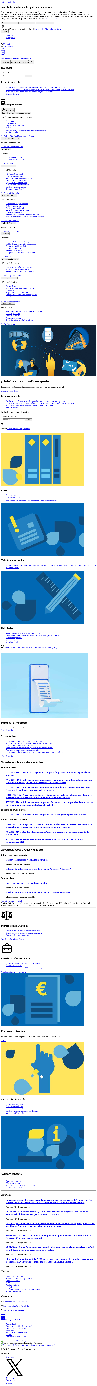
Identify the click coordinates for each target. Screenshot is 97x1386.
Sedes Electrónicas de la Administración (20, 320)
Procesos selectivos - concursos (17, 935)
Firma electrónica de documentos (29, 748)
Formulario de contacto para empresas (20, 271)
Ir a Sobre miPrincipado (10, 193)
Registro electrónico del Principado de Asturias (23, 242)
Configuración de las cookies (16, 1337)
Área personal (9, 47)
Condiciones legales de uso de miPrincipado (22, 1111)
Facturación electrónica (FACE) (17, 269)
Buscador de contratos (14, 212)
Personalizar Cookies (27, 23)
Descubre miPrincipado (14, 176)
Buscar (28, 76)
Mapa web (10, 1330)
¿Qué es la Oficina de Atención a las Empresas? (23, 964)
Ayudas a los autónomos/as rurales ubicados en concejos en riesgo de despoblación (36, 87)
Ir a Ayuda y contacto (9, 324)
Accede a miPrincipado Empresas (13, 972)
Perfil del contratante (13, 1283)
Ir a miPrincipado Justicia (10, 301)
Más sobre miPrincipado (15, 1113)
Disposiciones (11, 123)
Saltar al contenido (8, 2)
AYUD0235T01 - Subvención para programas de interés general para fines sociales (46, 814)
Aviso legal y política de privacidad (19, 1326)
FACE (3, 1041)
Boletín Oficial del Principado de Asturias (21, 1279)
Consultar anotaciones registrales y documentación (36, 752)
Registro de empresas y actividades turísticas (27, 860)
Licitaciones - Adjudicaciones (17, 204)
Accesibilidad (11, 1324)
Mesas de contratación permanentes (19, 210)
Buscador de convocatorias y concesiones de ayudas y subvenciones (31, 500)
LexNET (9, 297)
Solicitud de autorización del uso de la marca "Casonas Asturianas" (38, 869)
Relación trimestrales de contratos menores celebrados (26, 217)
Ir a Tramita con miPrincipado (12, 147)
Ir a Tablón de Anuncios (10, 231)
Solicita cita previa (24, 933)
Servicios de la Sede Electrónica (18, 185)
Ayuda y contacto (12, 1285)
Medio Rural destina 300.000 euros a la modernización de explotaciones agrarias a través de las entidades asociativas (50, 1248)
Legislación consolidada (15, 126)
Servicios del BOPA (13, 498)
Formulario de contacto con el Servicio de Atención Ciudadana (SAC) (31, 648)
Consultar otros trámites (14, 157)
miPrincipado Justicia (14, 1291)
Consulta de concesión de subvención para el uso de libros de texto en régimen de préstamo (40, 90)
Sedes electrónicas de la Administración (20, 1185)
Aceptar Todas (10, 23)
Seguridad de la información (16, 183)
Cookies (9, 1335)
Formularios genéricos (14, 250)
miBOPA (9, 128)
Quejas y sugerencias (13, 248)
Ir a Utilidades (6, 257)
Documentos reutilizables (15, 159)
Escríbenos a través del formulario (16, 1306)
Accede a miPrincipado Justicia (12, 939)
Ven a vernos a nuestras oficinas (15, 1310)
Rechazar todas (45, 23)
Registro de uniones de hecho (17, 293)
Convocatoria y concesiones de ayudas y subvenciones (26, 130)
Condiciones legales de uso (16, 187)
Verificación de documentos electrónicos (21, 244)
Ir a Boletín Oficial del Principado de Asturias (18, 136)
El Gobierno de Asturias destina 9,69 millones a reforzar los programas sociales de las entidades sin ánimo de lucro (47, 1213)
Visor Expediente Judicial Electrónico (20, 288)
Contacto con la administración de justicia (21, 295)
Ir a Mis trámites (7, 163)
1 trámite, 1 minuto (13, 314)
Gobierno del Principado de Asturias (47, 29)
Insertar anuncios (12, 132)
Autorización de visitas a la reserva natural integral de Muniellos (29, 92)
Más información (51, 19)
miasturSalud (10, 40)
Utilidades (9, 1287)
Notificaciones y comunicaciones (29, 743)
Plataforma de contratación (16, 208)
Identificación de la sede (15, 1109)
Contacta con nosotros (14, 966)
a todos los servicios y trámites (18, 429)
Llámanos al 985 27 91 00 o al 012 (16, 1302)
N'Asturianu (7, 44)
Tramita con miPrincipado (15, 1276)
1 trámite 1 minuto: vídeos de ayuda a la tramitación (25, 1179)
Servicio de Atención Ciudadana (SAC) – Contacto (25, 311)
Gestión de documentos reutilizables (19, 746)
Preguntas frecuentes (13, 318)
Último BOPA (11, 496)
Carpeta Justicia (11, 286)
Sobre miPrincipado (13, 1281)
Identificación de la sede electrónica (19, 178)
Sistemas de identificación (15, 189)
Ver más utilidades (12, 642)
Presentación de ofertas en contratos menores (22, 214)
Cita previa (10, 290)
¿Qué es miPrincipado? (14, 174)
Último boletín (11, 121)
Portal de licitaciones (13, 206)
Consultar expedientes (25, 741)
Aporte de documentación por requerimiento (22, 750)
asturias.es (9, 36)
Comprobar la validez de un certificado (20, 253)
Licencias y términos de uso (16, 180)
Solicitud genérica (12, 94)
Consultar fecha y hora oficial (12, 901)
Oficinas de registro (13, 316)
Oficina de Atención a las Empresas (19, 267)
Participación (10, 38)
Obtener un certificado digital (16, 246)
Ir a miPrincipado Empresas (11, 276)
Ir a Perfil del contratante (10, 221)
